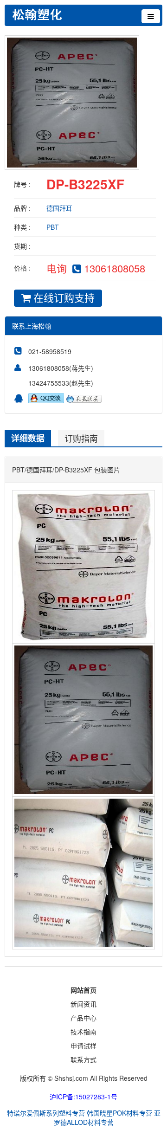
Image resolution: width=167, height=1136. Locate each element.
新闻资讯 (83, 1003)
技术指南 (83, 1031)
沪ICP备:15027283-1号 (83, 1096)
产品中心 (83, 1017)
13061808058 (114, 268)
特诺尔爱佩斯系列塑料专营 (46, 1112)
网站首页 (83, 989)
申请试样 (83, 1045)
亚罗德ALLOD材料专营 (107, 1117)
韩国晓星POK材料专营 (119, 1112)
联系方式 (83, 1059)
